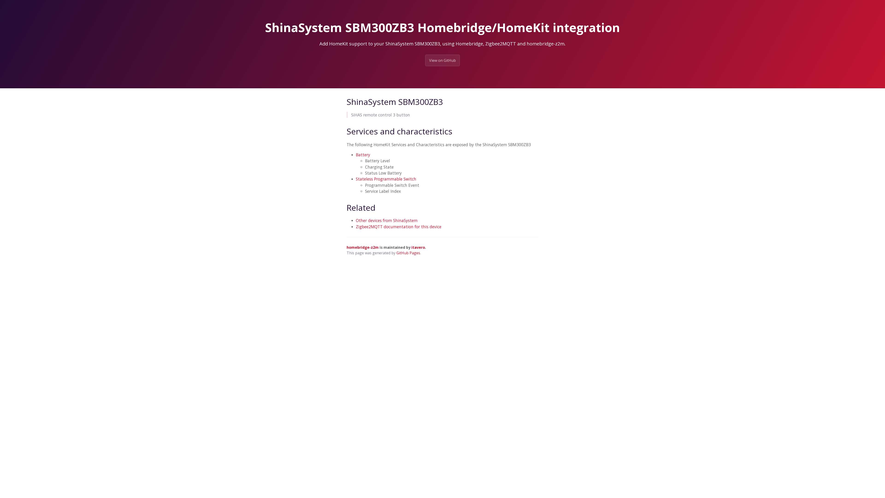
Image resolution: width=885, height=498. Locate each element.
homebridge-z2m (363, 247)
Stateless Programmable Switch (386, 179)
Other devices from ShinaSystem (387, 220)
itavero (418, 247)
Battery (363, 154)
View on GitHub (442, 60)
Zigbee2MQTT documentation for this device (398, 226)
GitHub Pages (408, 252)
